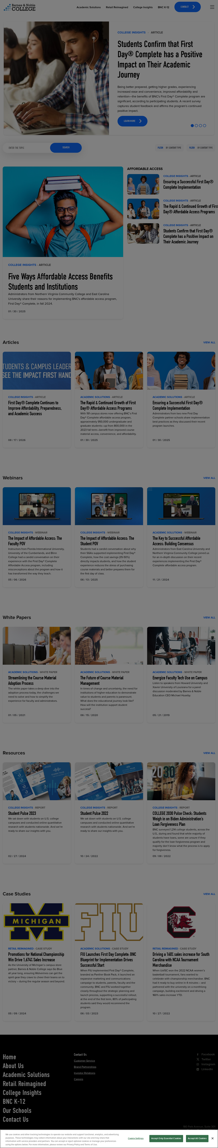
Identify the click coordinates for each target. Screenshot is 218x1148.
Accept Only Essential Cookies (166, 1138)
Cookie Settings (136, 1138)
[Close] (212, 1138)
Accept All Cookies (197, 1138)
